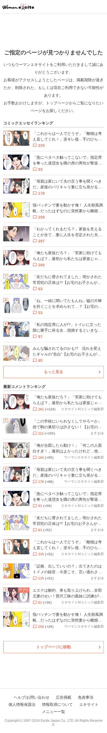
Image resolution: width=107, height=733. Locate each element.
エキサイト (88, 704)
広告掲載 (63, 697)
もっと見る (53, 372)
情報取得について (57, 704)
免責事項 (85, 697)
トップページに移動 (53, 647)
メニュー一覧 (53, 711)
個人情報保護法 (22, 704)
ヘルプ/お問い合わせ (31, 697)
